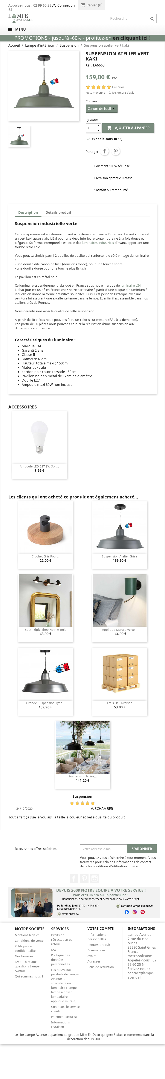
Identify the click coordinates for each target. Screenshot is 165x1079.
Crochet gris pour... (46, 556)
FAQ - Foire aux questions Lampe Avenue (27, 966)
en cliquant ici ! (132, 38)
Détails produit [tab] (58, 212)
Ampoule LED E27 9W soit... (39, 466)
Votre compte (100, 928)
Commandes (96, 950)
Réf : (89, 65)
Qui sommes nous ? (29, 976)
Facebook (74, 878)
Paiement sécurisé (64, 1017)
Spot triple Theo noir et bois (45, 630)
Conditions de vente (29, 941)
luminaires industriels (98, 242)
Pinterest (115, 151)
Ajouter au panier (128, 127)
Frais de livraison (119, 703)
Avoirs (91, 956)
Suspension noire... (83, 776)
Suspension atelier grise (119, 556)
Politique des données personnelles (60, 959)
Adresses (94, 961)
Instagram (94, 878)
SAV (54, 950)
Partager (104, 151)
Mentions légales (27, 935)
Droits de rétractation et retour (61, 939)
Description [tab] (28, 212)
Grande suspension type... (45, 703)
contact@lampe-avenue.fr (141, 975)
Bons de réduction (100, 967)
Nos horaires (24, 956)
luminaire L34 (131, 285)
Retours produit (98, 945)
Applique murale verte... (119, 630)
